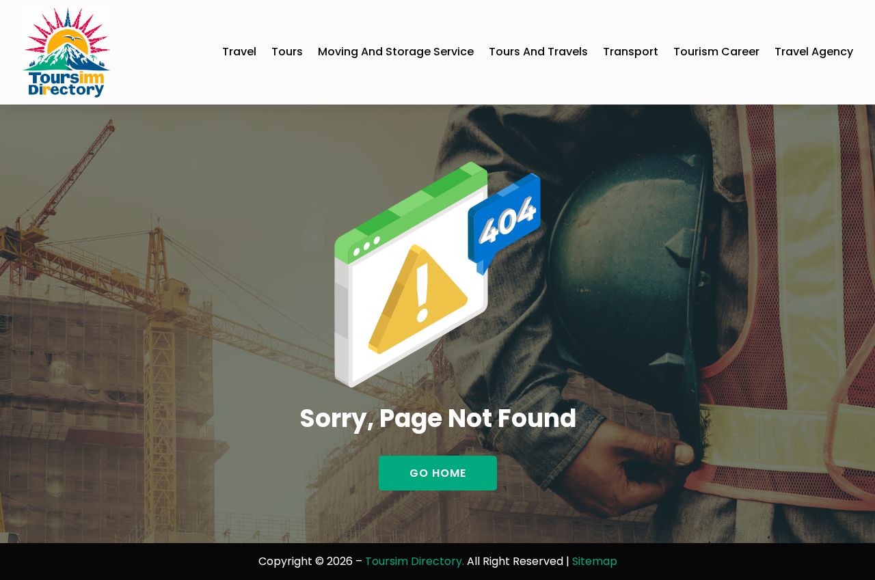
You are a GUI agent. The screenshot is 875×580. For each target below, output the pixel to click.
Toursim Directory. (414, 561)
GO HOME (437, 473)
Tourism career (716, 51)
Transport (630, 51)
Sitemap (594, 561)
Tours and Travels (538, 51)
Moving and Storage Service (396, 51)
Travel (239, 51)
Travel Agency (814, 51)
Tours (287, 51)
